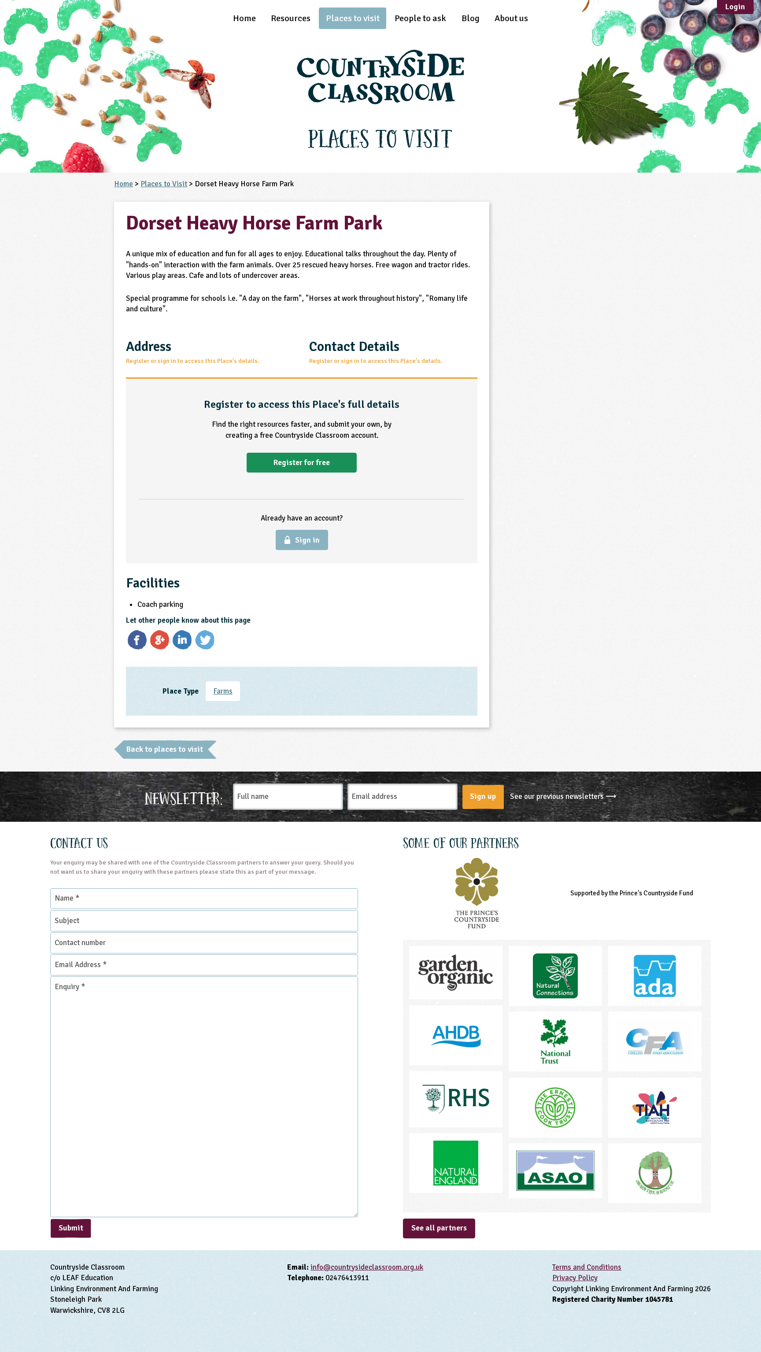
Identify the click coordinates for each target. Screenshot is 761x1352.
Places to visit (353, 18)
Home (244, 18)
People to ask (420, 18)
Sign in (307, 540)
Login (735, 6)
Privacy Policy (575, 1277)
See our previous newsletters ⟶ (563, 796)
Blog (471, 18)
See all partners (439, 1228)
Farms (223, 691)
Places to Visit (163, 183)
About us (511, 18)
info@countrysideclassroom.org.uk (366, 1267)
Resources (290, 18)
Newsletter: (184, 797)
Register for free (301, 462)
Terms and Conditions (586, 1267)
